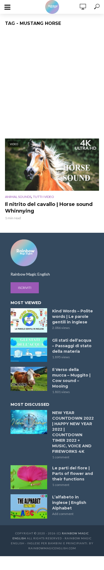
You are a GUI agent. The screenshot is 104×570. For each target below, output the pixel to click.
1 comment (60, 457)
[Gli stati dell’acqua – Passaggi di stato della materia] (29, 350)
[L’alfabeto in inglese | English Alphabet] (29, 506)
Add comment (62, 514)
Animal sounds (18, 197)
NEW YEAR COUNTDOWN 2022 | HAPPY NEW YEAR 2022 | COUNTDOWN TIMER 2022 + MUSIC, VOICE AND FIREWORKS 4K (73, 432)
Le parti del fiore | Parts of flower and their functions (72, 474)
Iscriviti (24, 288)
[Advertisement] (52, 84)
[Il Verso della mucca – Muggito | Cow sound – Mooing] (29, 379)
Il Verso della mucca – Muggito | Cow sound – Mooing (71, 378)
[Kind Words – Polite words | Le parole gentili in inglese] (29, 320)
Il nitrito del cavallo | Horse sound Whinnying (49, 207)
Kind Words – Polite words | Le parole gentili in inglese (72, 316)
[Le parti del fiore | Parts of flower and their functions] (29, 477)
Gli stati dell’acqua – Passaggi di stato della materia (72, 346)
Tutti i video (43, 197)
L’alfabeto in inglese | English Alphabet (69, 503)
